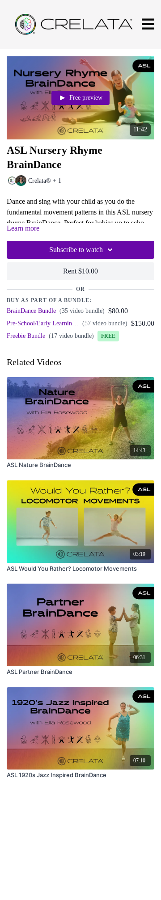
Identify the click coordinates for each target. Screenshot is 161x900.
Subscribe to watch (76, 249)
